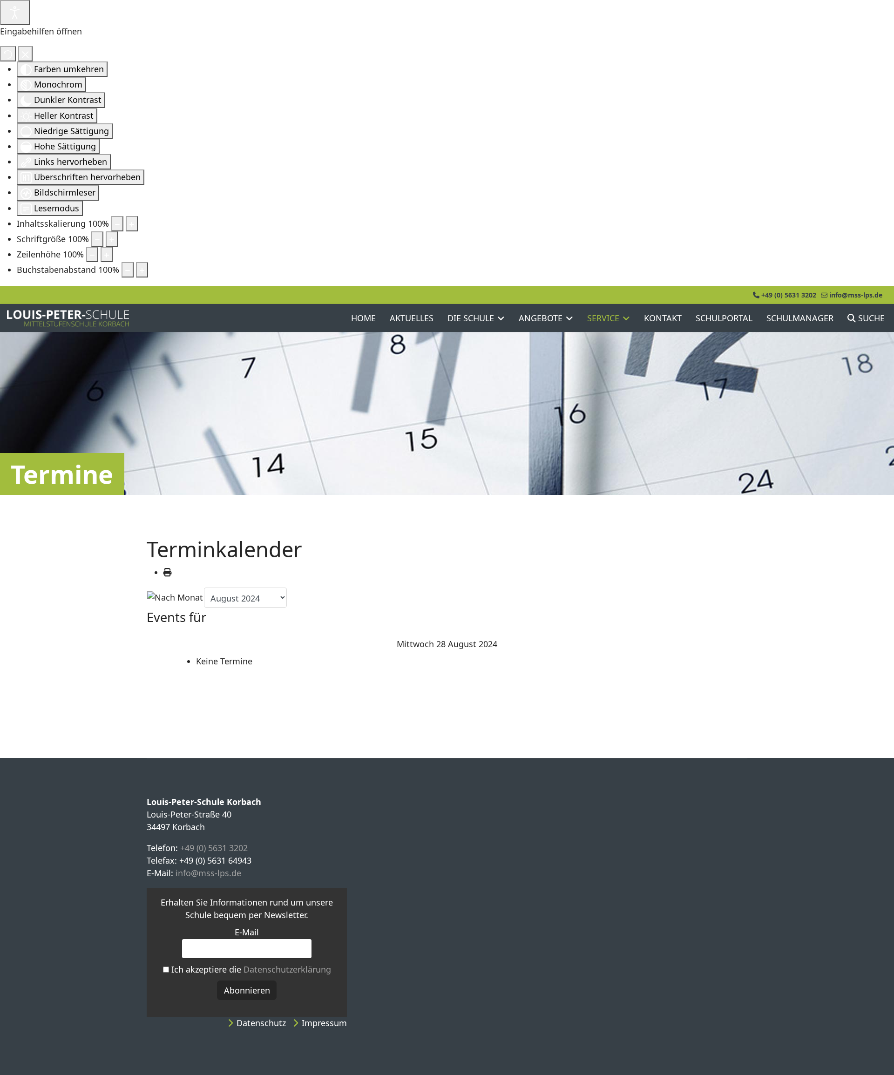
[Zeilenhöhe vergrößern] (107, 254)
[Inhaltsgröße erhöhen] (132, 223)
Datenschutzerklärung (287, 969)
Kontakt (663, 318)
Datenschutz (261, 1022)
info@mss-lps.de (855, 295)
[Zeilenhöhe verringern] (92, 254)
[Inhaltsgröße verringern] (117, 223)
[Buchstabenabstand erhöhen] (142, 269)
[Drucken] (167, 572)
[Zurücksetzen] (8, 53)
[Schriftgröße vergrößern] (112, 239)
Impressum (324, 1022)
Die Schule (470, 318)
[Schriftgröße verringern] (97, 239)
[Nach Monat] (175, 597)
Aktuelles (411, 318)
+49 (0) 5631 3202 (788, 295)
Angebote (540, 318)
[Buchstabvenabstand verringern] (128, 269)
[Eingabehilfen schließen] (25, 53)
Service (603, 318)
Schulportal (724, 318)
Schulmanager (799, 318)
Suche (870, 318)
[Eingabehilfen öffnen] (15, 12)
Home (363, 318)
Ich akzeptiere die (250, 969)
